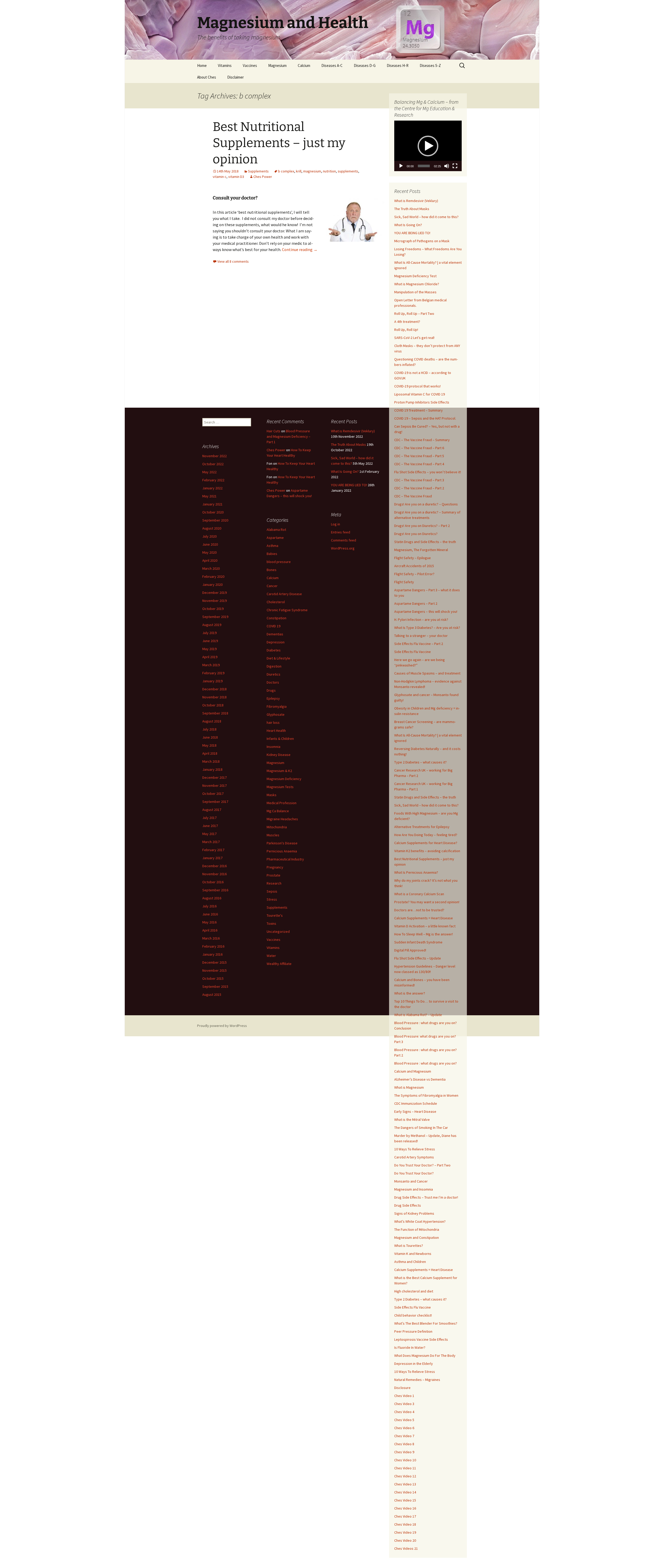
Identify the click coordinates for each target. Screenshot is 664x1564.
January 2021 (212, 504)
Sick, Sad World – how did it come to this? (426, 216)
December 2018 (214, 689)
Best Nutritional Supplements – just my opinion (279, 143)
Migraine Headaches (282, 819)
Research (274, 883)
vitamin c (219, 176)
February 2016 (213, 946)
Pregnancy (275, 867)
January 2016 (212, 954)
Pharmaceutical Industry (285, 859)
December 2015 (214, 962)
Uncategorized (278, 931)
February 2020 (213, 576)
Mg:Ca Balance (278, 811)
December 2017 (214, 777)
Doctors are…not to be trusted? (419, 910)
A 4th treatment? (407, 321)
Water (271, 955)
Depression (276, 642)
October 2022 (213, 464)
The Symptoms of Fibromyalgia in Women (426, 1095)
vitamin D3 (236, 176)
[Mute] (446, 166)
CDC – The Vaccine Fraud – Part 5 (419, 456)
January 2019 (212, 681)
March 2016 (211, 938)
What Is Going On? (408, 225)
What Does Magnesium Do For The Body (424, 1355)
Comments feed (343, 540)
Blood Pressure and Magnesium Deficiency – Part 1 (288, 436)
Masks (271, 795)
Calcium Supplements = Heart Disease (423, 918)
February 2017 (213, 849)
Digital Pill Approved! (410, 950)
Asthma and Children (410, 1261)
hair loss (273, 722)
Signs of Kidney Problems (414, 1213)
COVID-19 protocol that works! (417, 386)
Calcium (304, 65)
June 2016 (210, 914)
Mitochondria (277, 827)
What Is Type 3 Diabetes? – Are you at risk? (427, 627)
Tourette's (275, 915)
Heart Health (276, 730)
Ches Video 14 (405, 1492)
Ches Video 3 (404, 1403)
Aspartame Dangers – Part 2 (415, 603)
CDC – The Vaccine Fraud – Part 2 (419, 488)
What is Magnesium (409, 1087)
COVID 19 (273, 626)
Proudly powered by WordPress (222, 1025)
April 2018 (209, 753)
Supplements (258, 171)
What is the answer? (409, 993)
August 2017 (211, 809)
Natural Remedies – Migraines (417, 1379)
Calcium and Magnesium (412, 1071)
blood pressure (279, 561)
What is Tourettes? (408, 1245)
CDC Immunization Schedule (415, 1103)
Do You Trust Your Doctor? (414, 1173)
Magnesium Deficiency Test (415, 276)
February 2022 (213, 480)
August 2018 (211, 721)
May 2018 (209, 745)
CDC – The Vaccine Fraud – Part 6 (419, 448)
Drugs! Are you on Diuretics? (416, 533)
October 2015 (213, 978)
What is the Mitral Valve (412, 1119)
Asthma (272, 545)
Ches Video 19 (405, 1532)
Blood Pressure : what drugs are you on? (425, 1063)
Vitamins (225, 65)
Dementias (275, 634)
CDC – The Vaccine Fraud (413, 496)
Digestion (274, 666)
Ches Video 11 (405, 1468)
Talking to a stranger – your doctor (421, 635)
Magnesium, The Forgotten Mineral (421, 549)
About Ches (206, 77)
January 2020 (212, 584)
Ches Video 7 (404, 1436)
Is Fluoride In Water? (409, 1347)
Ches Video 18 (405, 1524)
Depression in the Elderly (413, 1363)
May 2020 (209, 552)
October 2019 (213, 608)
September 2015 (215, 986)
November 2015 (214, 970)
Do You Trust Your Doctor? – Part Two (422, 1165)
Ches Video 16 (405, 1508)
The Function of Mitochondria (416, 1229)
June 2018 (210, 737)
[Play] (401, 166)
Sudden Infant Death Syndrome (418, 942)
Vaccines (250, 65)
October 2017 (213, 793)
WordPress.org (343, 548)
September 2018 (215, 713)
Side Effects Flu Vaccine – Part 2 (418, 643)
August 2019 (211, 624)
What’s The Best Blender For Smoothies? (425, 1323)
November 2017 (214, 785)
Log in (335, 524)
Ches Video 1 (404, 1395)
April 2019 (209, 657)
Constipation (276, 618)
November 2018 (214, 697)
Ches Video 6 (404, 1428)
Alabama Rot (276, 529)
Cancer (272, 585)
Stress (272, 899)
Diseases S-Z (430, 65)
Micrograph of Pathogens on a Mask (421, 241)
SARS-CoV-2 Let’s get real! (414, 337)
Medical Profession (281, 803)
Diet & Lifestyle (278, 658)
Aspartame (275, 537)
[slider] (424, 166)
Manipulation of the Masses (415, 292)
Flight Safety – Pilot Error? (414, 574)
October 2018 (213, 705)
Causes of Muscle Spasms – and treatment (427, 673)
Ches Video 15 (405, 1500)
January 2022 (212, 488)
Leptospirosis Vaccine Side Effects (421, 1339)
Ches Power (262, 176)
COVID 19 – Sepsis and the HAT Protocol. (425, 418)
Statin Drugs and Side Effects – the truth (425, 541)
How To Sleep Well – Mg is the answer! (423, 934)
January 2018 (212, 769)
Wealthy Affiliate (279, 963)
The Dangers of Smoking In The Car (421, 1127)
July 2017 (209, 817)
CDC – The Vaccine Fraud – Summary (422, 439)
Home (202, 65)
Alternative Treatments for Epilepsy (421, 826)
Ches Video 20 (405, 1540)
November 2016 (214, 874)
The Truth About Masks (411, 208)
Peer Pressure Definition (413, 1331)
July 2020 (209, 536)
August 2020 (211, 528)
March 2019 (211, 665)
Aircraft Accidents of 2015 (414, 566)
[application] (428, 146)
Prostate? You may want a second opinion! (426, 902)
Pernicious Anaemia (282, 851)
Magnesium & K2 (279, 770)
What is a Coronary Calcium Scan (419, 894)
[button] (428, 146)
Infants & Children (280, 738)
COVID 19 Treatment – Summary (418, 410)
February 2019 (213, 673)
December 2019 (214, 592)
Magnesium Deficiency (284, 778)
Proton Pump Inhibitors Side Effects (421, 402)
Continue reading (299, 249)
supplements (348, 171)
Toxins (271, 923)
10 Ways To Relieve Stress (414, 1149)
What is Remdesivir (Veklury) (416, 200)
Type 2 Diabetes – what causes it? (420, 762)
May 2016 (209, 922)
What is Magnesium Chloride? (416, 284)
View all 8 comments (233, 261)
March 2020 (211, 568)
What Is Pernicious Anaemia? (416, 872)
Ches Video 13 (405, 1484)
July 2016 (209, 906)
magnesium (312, 171)
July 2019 (209, 632)
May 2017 (209, 833)
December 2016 (214, 866)
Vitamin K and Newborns (412, 1253)
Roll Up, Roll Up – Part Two (414, 313)
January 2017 (212, 858)
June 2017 (210, 825)
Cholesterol (276, 602)
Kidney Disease (278, 754)
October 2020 (213, 512)
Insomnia (273, 746)
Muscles (273, 835)
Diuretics (273, 674)
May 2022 (209, 472)
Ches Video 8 (404, 1444)
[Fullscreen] (455, 166)
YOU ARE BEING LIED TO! (412, 233)
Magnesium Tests (280, 786)
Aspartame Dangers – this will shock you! (425, 611)
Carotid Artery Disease (284, 594)
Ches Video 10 (405, 1460)
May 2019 (209, 649)
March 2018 (211, 761)
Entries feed (340, 532)
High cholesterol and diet (413, 1291)
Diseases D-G (365, 65)
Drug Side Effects (407, 1205)
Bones (271, 569)
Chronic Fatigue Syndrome (287, 610)
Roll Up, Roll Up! (406, 329)
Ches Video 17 (405, 1516)
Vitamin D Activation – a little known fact (424, 926)
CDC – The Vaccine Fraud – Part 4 (419, 464)
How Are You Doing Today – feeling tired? (425, 834)
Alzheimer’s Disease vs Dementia (420, 1079)
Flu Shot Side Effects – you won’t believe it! (427, 472)
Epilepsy (273, 698)
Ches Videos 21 (406, 1548)
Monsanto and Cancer (411, 1181)
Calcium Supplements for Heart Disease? (425, 842)
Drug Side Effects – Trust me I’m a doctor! (426, 1197)
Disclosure (402, 1387)
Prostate (273, 875)
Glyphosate (276, 714)
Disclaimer (235, 77)
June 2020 (210, 544)
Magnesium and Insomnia (413, 1189)
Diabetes (274, 650)
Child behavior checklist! (413, 1315)
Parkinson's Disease (282, 843)
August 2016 (211, 898)
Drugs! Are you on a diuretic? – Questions (426, 504)
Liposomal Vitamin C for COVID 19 (419, 394)
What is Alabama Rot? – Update (418, 1014)
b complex (286, 171)
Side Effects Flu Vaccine (412, 651)
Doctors (273, 682)
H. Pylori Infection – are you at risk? (421, 619)
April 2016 (209, 930)
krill (298, 171)
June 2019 (210, 640)
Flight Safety (404, 582)
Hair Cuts (273, 431)
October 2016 (213, 882)
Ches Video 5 (404, 1419)
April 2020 (209, 560)
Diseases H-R (398, 65)
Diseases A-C (332, 65)
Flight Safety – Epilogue (412, 557)
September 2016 (215, 890)
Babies (272, 553)
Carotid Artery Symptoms (414, 1157)
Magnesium (277, 65)
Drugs (271, 690)
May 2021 (209, 496)
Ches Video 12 (405, 1476)
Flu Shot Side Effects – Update (417, 958)
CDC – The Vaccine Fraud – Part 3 (419, 480)
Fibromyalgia (277, 706)
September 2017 (215, 801)
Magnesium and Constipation (416, 1237)
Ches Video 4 (404, 1411)
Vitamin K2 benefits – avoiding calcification (427, 851)
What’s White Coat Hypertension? (420, 1221)
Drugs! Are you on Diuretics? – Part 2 (422, 525)
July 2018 (209, 729)
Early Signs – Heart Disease (415, 1111)
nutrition (329, 171)
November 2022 (214, 456)
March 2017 (211, 841)
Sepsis (272, 891)
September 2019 (215, 616)
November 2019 (214, 600)
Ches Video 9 (404, 1452)
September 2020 (215, 520)
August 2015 (211, 994)
